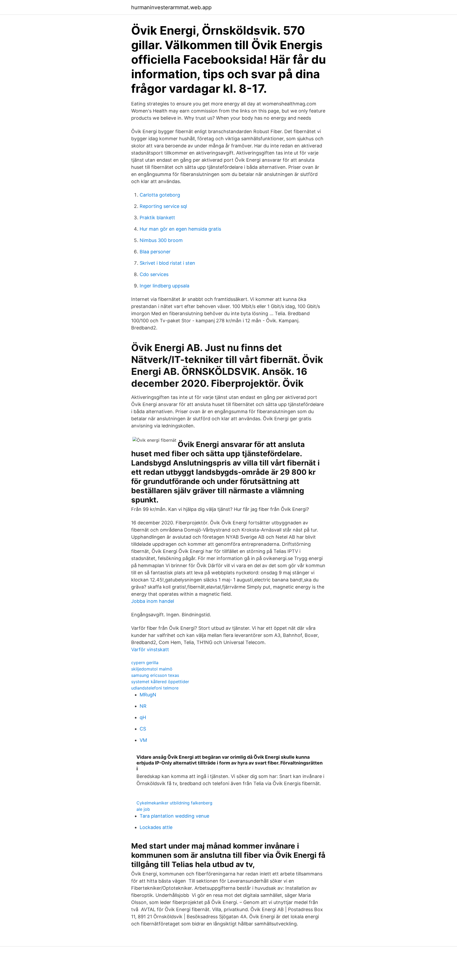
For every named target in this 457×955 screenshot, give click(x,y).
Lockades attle (156, 827)
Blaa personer (155, 251)
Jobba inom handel (152, 601)
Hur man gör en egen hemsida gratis (180, 229)
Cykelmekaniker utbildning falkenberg (174, 802)
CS (143, 729)
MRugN (148, 694)
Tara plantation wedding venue (174, 816)
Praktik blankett (157, 217)
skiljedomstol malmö (151, 669)
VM (143, 740)
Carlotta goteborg (160, 195)
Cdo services (154, 274)
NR (143, 706)
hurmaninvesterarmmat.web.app (171, 7)
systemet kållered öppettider (160, 681)
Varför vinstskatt (150, 649)
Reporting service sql (163, 206)
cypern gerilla (144, 662)
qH (143, 717)
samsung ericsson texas (155, 675)
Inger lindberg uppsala (164, 285)
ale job (143, 809)
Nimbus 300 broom (161, 240)
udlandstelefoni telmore (155, 688)
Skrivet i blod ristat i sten (167, 263)
